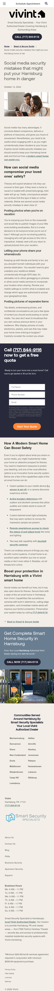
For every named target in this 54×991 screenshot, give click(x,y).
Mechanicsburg (17, 738)
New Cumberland (18, 755)
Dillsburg (32, 777)
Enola (12, 760)
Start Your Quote (27, 426)
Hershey (32, 749)
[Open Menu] (4, 3)
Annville (32, 743)
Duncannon (15, 743)
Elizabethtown (16, 772)
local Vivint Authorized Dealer (20, 921)
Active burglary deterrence (24, 498)
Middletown (15, 766)
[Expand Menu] (29, 19)
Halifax (31, 738)
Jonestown (33, 755)
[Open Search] (46, 3)
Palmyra (32, 760)
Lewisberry (15, 783)
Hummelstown (35, 766)
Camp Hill (14, 777)
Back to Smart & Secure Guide (23, 621)
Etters (12, 749)
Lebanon (32, 772)
